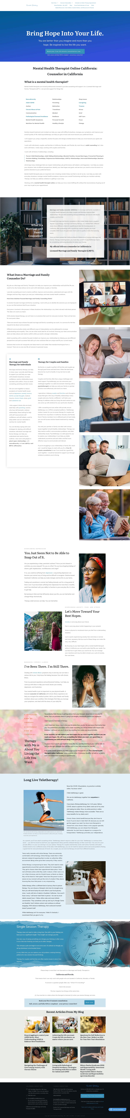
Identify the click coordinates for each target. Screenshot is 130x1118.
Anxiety (67, 622)
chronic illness (19, 398)
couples (54, 393)
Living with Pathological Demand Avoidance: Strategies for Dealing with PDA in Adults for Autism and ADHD (64, 1068)
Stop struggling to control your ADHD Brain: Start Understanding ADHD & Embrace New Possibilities (36, 1038)
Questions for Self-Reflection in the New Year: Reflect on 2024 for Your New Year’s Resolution (92, 1037)
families (62, 393)
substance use (16, 400)
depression (17, 393)
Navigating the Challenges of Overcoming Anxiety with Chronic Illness (35, 1067)
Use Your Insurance (118, 1109)
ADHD (11, 396)
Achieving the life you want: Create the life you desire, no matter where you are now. (63, 1037)
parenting (22, 408)
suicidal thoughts (19, 396)
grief (29, 398)
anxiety (24, 393)
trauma (29, 393)
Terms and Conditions (86, 1107)
